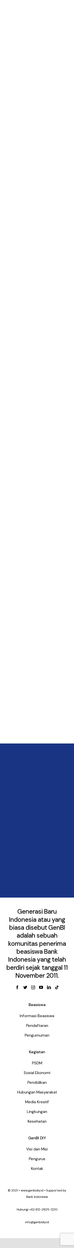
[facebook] (17, 987)
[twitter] (25, 987)
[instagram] (33, 987)
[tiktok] (57, 987)
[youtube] (41, 987)
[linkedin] (49, 987)
